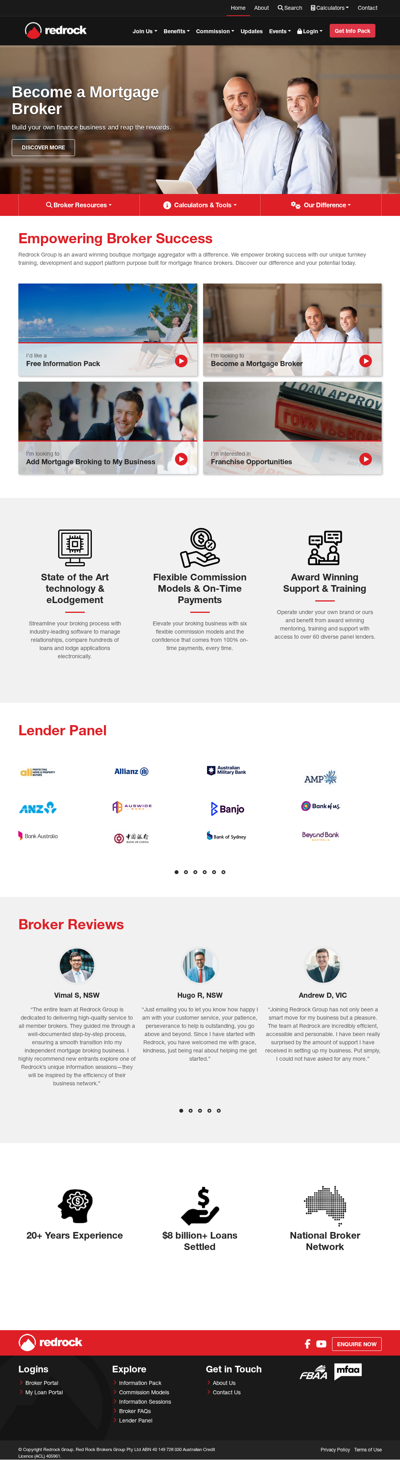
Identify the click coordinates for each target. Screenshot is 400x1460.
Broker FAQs (135, 1411)
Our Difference (325, 204)
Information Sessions (145, 1401)
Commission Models (144, 1392)
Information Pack (140, 1382)
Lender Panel (135, 1420)
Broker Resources (80, 204)
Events (278, 31)
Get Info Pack (352, 30)
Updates (252, 31)
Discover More (43, 147)
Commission (213, 31)
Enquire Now (357, 1344)
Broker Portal (41, 1382)
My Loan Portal (44, 1392)
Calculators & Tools (203, 204)
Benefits (175, 31)
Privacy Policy (335, 1450)
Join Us (143, 31)
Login (310, 31)
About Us (224, 1382)
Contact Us (227, 1392)
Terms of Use (368, 1450)
